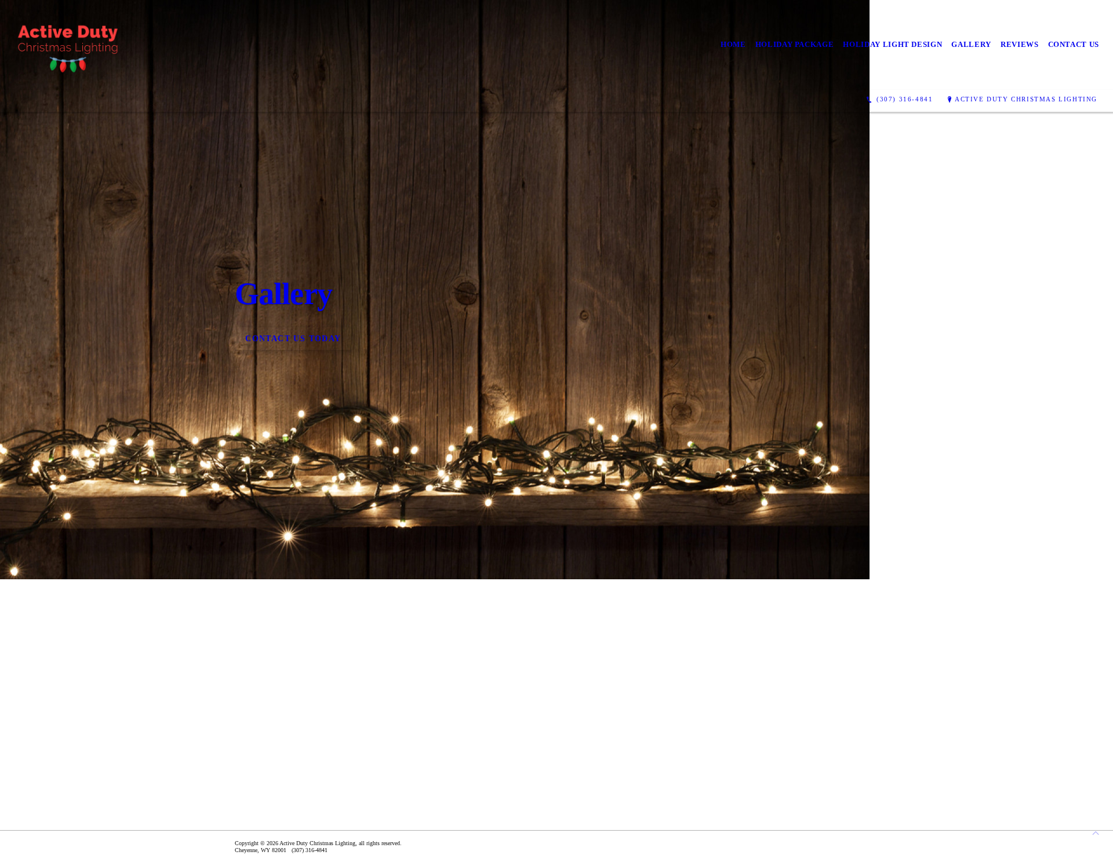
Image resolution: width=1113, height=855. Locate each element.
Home (733, 44)
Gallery (971, 44)
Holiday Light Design (892, 44)
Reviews (1020, 44)
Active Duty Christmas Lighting (1026, 99)
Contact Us (1074, 44)
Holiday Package (794, 44)
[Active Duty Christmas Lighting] (69, 45)
